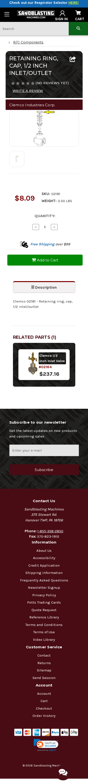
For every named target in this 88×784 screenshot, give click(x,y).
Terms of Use (44, 632)
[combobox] (34, 28)
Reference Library (44, 617)
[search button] (78, 28)
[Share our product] (72, 59)
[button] (46, 745)
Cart (44, 701)
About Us (44, 550)
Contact (44, 655)
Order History (44, 715)
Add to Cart (47, 260)
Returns (44, 663)
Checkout (44, 708)
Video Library (44, 639)
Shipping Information (44, 572)
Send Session (44, 678)
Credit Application (44, 565)
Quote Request (44, 610)
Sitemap (44, 670)
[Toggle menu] (6, 14)
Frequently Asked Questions (44, 580)
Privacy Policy (44, 595)
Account (44, 693)
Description (45, 287)
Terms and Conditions (44, 625)
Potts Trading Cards (44, 602)
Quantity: (44, 216)
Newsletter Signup (44, 587)
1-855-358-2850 (50, 531)
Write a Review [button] (27, 91)
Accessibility (44, 558)
